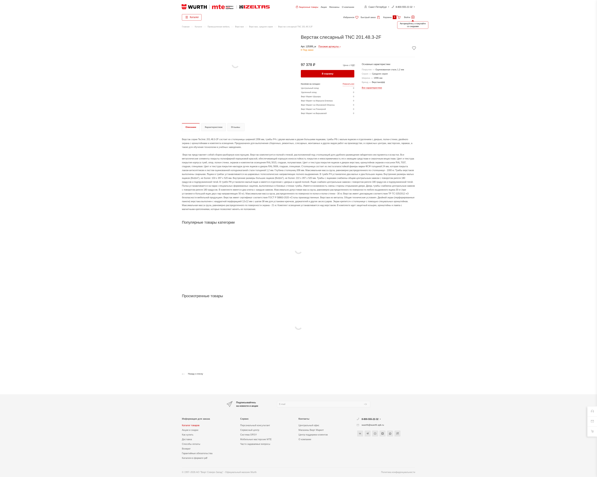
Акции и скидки (190, 430)
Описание (190, 127)
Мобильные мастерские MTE (256, 439)
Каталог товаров (190, 425)
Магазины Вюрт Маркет (311, 430)
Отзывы (235, 127)
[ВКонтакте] (360, 433)
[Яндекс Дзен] (382, 433)
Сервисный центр (249, 430)
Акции (324, 7)
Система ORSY (248, 434)
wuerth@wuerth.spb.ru (373, 425)
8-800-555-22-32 (404, 7)
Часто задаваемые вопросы (255, 444)
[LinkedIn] (397, 433)
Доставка (187, 439)
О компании (348, 7)
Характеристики (213, 127)
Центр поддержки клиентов (313, 434)
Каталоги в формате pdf (194, 458)
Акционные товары (308, 7)
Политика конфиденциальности (398, 472)
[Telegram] (368, 433)
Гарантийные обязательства (197, 453)
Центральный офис (308, 425)
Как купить (187, 434)
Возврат (186, 448)
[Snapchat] (390, 433)
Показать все (348, 84)
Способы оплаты (191, 444)
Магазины (334, 7)
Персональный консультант (255, 425)
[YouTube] (375, 433)
